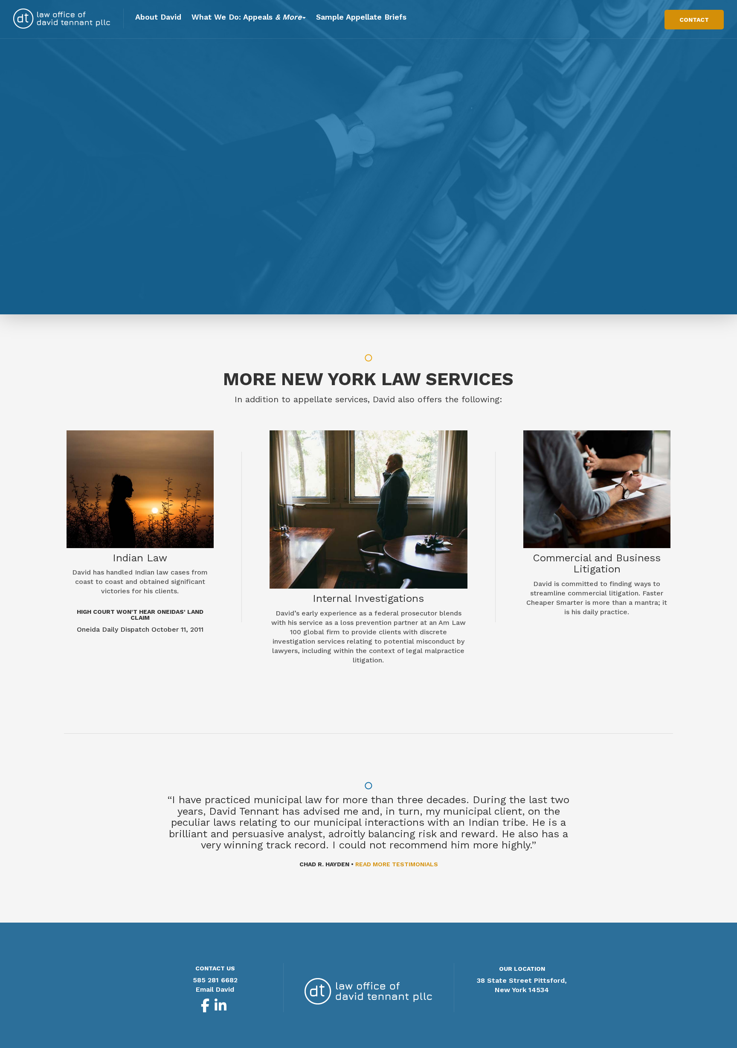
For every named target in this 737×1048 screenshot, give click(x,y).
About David (158, 16)
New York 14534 (522, 990)
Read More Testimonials (396, 864)
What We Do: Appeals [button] (247, 16)
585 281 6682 (215, 980)
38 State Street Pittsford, (522, 980)
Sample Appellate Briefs (361, 16)
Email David (215, 989)
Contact (694, 19)
